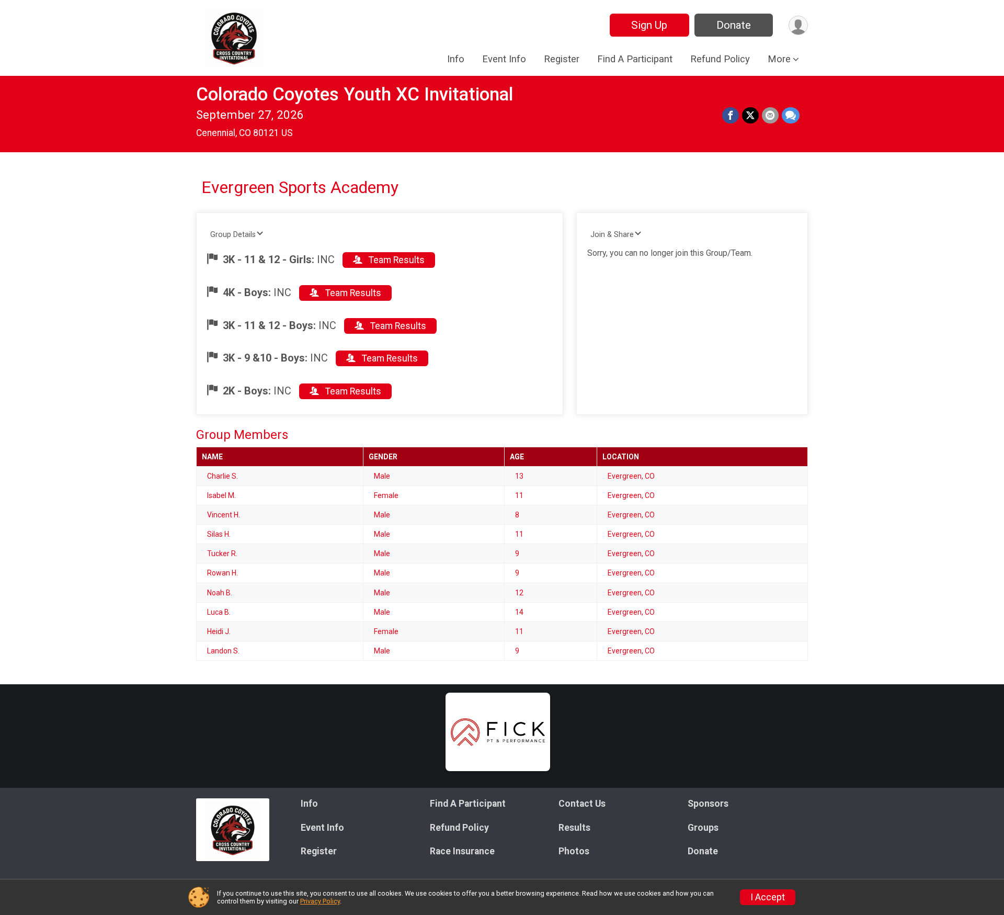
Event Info (504, 58)
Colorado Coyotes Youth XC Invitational (355, 94)
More (779, 58)
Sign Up (649, 25)
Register (561, 58)
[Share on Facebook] (730, 115)
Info (455, 58)
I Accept (767, 897)
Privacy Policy (320, 901)
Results (574, 827)
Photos (573, 851)
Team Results (396, 260)
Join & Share (612, 234)
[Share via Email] (770, 115)
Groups (703, 827)
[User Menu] (798, 25)
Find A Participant (634, 58)
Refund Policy (720, 58)
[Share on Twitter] (750, 115)
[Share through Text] (791, 115)
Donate (733, 25)
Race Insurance (462, 851)
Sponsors (708, 803)
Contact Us (582, 803)
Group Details (233, 234)
